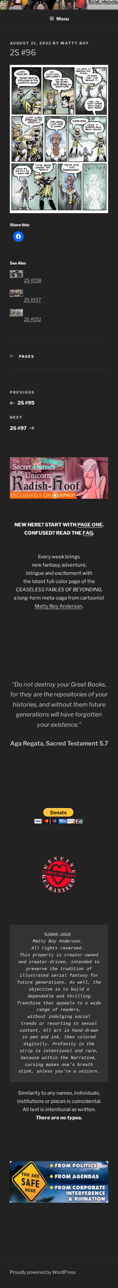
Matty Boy (75, 43)
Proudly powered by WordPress (43, 1272)
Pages (27, 356)
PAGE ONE (90, 525)
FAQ (88, 533)
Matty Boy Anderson (58, 606)
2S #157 (32, 299)
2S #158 (32, 280)
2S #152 (32, 319)
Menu (62, 18)
